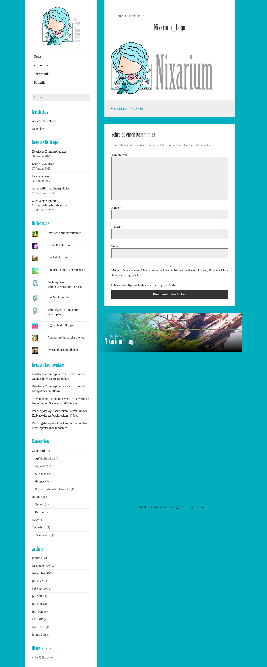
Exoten (39, 504)
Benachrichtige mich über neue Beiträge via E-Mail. (146, 285)
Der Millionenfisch (59, 297)
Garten (39, 512)
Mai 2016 (37, 619)
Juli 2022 (37, 581)
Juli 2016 (37, 604)
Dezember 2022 (41, 565)
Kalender (38, 129)
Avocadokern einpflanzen (63, 349)
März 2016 (38, 627)
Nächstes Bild (128, 16)
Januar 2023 (39, 558)
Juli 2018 (37, 596)
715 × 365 (138, 108)
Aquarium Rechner (44, 121)
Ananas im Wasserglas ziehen (66, 337)
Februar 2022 (40, 588)
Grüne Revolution (43, 164)
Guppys (39, 481)
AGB (183, 507)
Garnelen (41, 474)
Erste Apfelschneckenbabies (49, 428)
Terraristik (41, 74)
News (38, 57)
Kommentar (120, 155)
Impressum (196, 507)
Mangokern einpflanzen (47, 391)
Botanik (39, 83)
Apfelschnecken (45, 458)
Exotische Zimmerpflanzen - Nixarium (56, 374)
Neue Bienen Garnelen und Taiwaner (55, 403)
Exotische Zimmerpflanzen (49, 151)
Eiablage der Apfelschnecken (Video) (55, 415)
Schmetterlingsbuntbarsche (52, 489)
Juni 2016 (37, 611)
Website (116, 246)
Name (116, 207)
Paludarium (42, 535)
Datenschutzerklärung (163, 507)
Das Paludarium (42, 176)
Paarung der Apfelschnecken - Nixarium (57, 411)
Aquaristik (41, 65)
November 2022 (42, 573)
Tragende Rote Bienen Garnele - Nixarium (58, 399)
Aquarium (41, 466)
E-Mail (116, 227)
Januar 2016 (39, 634)
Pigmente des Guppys (61, 325)
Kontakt (141, 507)
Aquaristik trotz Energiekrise (51, 188)
